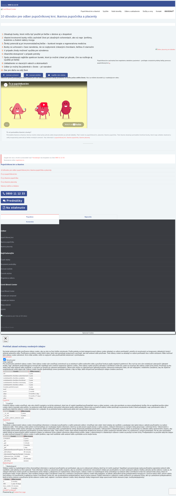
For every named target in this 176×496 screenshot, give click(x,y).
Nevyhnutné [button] (7, 357)
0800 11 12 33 (13, 5)
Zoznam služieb (6, 269)
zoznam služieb (34, 75)
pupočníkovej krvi (60, 137)
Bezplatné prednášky (8, 264)
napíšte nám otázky (57, 75)
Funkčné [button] (6, 400)
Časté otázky (5, 260)
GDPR (3, 309)
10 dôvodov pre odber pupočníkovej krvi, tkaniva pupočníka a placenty (26, 170)
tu (109, 63)
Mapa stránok (6, 305)
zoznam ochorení (11, 75)
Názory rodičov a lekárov (10, 186)
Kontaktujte (36, 157)
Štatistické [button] (6, 420)
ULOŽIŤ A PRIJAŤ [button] (9, 490)
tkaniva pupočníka (7, 242)
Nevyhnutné (11, 360)
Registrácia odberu (8, 278)
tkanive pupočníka (73, 137)
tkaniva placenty (7, 246)
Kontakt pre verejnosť (8, 296)
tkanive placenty (84, 137)
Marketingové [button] (8, 463)
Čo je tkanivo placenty (9, 182)
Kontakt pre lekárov (8, 300)
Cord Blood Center (7, 291)
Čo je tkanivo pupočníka (9, 178)
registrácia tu (20, 160)
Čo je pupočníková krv (9, 174)
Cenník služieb (6, 273)
